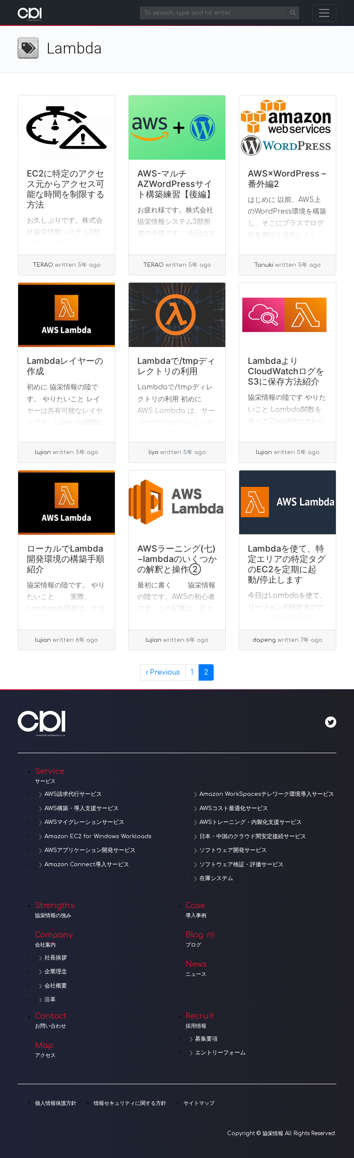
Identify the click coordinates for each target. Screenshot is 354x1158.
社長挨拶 (55, 958)
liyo (153, 452)
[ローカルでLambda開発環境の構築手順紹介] (66, 502)
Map (45, 1049)
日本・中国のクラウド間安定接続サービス (252, 836)
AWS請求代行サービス (73, 794)
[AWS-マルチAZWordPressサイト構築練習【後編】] (177, 127)
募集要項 (206, 1039)
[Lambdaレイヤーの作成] (66, 315)
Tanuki (263, 265)
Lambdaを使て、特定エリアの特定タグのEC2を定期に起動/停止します (287, 564)
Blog (194, 939)
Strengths (55, 910)
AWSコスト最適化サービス (233, 808)
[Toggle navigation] (324, 13)
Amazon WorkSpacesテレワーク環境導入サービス (266, 794)
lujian (43, 452)
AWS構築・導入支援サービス (81, 808)
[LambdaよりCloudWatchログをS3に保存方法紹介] (287, 315)
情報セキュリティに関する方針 (130, 1103)
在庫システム (216, 878)
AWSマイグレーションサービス (84, 822)
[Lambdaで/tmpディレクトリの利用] (177, 315)
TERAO (43, 265)
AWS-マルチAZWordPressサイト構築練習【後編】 (176, 183)
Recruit (200, 1020)
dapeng (264, 640)
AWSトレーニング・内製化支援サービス (250, 822)
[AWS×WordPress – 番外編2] (287, 127)
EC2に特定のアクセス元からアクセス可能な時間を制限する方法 (65, 189)
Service (49, 775)
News (196, 968)
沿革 (50, 1000)
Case (196, 910)
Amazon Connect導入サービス (86, 864)
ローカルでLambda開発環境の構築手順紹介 (65, 558)
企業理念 (55, 972)
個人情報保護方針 (55, 1103)
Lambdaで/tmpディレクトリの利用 (176, 366)
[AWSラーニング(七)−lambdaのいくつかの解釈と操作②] (177, 502)
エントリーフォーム (220, 1053)
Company (54, 939)
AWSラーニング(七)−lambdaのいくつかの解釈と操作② (177, 558)
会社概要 (55, 986)
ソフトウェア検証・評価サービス (241, 864)
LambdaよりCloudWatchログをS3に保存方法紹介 (286, 371)
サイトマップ (199, 1103)
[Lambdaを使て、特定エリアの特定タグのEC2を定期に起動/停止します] (287, 502)
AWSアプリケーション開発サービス (90, 850)
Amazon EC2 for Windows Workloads (98, 836)
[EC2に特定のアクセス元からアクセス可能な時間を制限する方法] (66, 127)
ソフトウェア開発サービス (233, 850)
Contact (50, 1020)
